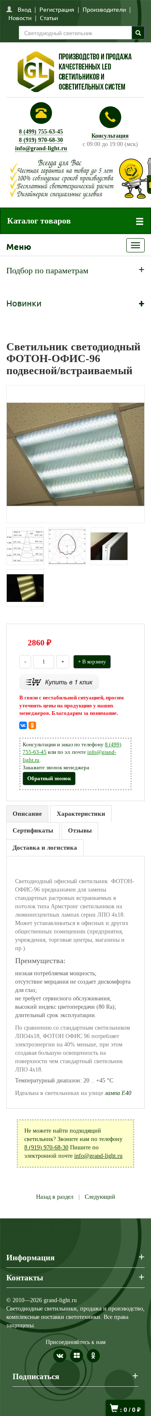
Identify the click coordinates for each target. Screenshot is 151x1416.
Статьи (49, 17)
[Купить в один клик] (59, 681)
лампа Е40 (118, 1093)
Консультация (110, 136)
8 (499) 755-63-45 (41, 131)
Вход (24, 9)
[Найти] (138, 32)
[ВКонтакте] (23, 725)
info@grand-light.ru (41, 148)
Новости (19, 17)
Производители (104, 9)
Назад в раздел (54, 1197)
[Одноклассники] (32, 725)
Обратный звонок (49, 778)
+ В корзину (92, 661)
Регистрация (56, 9)
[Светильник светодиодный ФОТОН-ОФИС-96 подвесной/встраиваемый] (75, 454)
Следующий (100, 1197)
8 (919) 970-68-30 (41, 140)
